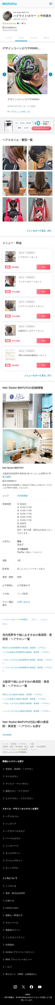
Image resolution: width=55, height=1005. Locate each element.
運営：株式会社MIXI (15, 893)
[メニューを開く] (51, 4)
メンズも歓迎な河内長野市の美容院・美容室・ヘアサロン (26, 652)
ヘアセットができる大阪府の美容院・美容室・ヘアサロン (26, 703)
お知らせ (10, 900)
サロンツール (12, 922)
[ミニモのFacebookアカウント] (31, 987)
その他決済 (22, 548)
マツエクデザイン (14, 860)
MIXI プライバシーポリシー (19, 959)
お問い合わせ (23, 601)
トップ (5, 743)
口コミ (46, 37)
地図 (8, 476)
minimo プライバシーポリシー (20, 951)
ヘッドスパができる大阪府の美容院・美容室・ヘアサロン (26, 711)
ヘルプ (9, 966)
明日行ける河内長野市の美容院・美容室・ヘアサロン (24, 647)
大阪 (32, 743)
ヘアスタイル (12, 816)
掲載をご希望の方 (14, 915)
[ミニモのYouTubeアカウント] (39, 987)
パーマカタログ (13, 838)
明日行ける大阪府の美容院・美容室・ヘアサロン (22, 694)
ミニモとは (11, 885)
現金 (19, 541)
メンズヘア (11, 823)
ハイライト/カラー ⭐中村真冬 (15, 749)
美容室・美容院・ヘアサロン (19, 768)
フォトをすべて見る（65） (40, 230)
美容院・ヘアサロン (19, 743)
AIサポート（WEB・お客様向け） (22, 974)
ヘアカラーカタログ (15, 830)
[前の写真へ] (4, 74)
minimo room (12, 907)
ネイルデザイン (13, 853)
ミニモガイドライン (15, 937)
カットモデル (12, 867)
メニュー (34, 37)
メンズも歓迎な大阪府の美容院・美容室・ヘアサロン (24, 698)
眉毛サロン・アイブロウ (17, 790)
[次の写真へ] (50, 74)
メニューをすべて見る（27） (38, 375)
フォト (33, 749)
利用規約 (10, 944)
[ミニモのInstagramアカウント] (15, 987)
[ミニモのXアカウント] (23, 987)
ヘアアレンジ (15, 111)
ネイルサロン (12, 776)
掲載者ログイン (13, 929)
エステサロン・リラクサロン (19, 798)
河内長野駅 (41, 746)
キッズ (26, 111)
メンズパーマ (12, 845)
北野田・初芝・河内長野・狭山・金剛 (18, 746)
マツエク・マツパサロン (17, 783)
